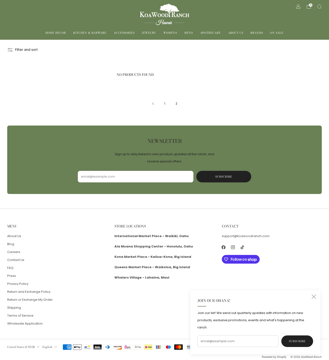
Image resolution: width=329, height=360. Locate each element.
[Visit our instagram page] (233, 247)
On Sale (276, 33)
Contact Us (15, 260)
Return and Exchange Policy (28, 291)
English (47, 347)
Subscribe (297, 341)
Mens (188, 33)
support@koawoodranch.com (246, 236)
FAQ (10, 268)
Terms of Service (20, 315)
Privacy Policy (17, 283)
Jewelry (149, 33)
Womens (170, 33)
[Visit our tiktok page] (242, 247)
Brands (256, 33)
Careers (13, 252)
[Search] (319, 6)
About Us (235, 33)
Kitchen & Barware (89, 33)
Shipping (14, 307)
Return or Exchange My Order (30, 299)
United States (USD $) (21, 347)
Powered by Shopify (274, 357)
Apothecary (210, 33)
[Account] (298, 6)
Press (11, 275)
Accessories (124, 33)
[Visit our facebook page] (223, 247)
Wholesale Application (25, 323)
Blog (10, 244)
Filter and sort (26, 49)
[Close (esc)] (313, 296)
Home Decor (56, 33)
